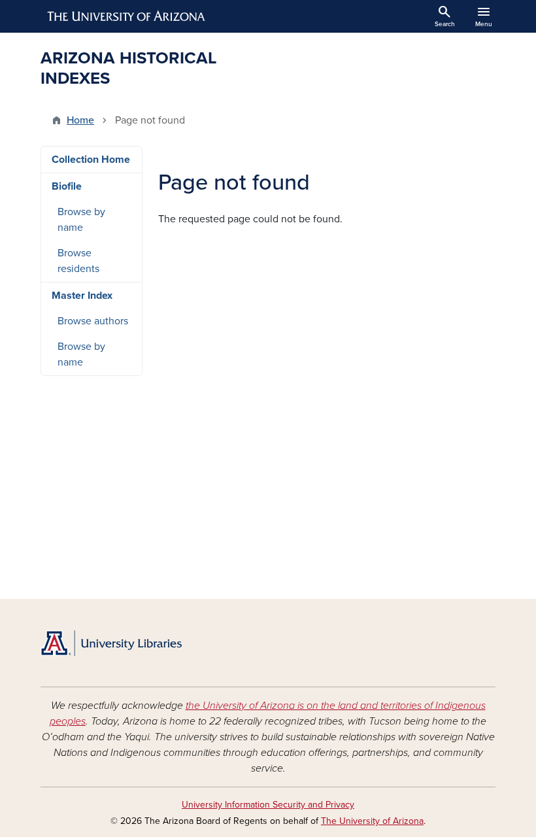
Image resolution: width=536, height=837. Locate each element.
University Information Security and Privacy (268, 804)
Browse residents (78, 261)
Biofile (67, 186)
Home (80, 120)
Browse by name (81, 219)
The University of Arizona (372, 821)
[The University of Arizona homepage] (127, 16)
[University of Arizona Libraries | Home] (111, 643)
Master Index (82, 295)
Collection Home (91, 159)
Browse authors (93, 321)
